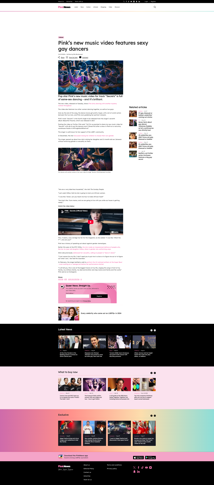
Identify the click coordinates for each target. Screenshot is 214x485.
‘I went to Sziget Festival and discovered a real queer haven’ (119, 439)
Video (110, 7)
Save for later (73, 57)
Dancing (60, 279)
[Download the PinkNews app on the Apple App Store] (138, 457)
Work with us (79, 1)
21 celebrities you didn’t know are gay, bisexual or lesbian (146, 146)
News (82, 7)
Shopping (103, 7)
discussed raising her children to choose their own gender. (94, 136)
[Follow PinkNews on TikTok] (142, 468)
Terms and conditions (114, 465)
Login (146, 1)
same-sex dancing (73, 279)
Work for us (88, 479)
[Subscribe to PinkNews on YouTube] (146, 468)
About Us (61, 1)
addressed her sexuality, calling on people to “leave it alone (93, 253)
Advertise (69, 1)
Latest (76, 7)
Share (62, 57)
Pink (65, 279)
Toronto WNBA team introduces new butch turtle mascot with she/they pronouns (119, 354)
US (81, 279)
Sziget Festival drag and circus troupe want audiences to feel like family (69, 440)
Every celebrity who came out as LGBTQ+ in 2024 (101, 313)
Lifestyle (95, 7)
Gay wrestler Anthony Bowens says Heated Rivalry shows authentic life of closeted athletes (94, 441)
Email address (72, 293)
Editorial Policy (89, 468)
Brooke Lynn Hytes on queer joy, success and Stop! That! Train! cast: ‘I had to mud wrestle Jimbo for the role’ (144, 441)
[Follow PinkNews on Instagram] (150, 468)
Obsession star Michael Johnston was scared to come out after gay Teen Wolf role (94, 354)
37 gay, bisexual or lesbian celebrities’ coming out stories (145, 115)
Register (153, 1)
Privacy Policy (87, 301)
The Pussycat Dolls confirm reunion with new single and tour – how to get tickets (93, 397)
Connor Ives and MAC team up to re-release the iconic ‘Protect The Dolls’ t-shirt (69, 397)
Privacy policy (112, 468)
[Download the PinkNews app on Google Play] (150, 457)
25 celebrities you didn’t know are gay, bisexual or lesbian (146, 137)
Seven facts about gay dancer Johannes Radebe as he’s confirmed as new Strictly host (146, 126)
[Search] (155, 7)
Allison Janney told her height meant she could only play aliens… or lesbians (143, 354)
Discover (117, 7)
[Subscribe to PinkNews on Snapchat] (134, 472)
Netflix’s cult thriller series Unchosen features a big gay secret (146, 156)
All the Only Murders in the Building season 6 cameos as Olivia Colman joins (68, 354)
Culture (88, 7)
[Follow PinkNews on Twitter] (134, 468)
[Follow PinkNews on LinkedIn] (139, 2)
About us (87, 465)
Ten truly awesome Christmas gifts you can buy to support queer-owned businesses (143, 397)
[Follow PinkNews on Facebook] (138, 468)
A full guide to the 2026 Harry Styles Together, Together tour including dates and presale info (119, 397)
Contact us (87, 472)
